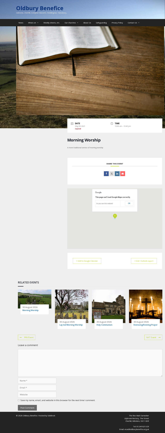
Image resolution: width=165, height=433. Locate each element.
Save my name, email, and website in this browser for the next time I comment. (58, 400)
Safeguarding (101, 22)
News (20, 22)
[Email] (122, 173)
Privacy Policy (117, 22)
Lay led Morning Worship (71, 325)
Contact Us (132, 22)
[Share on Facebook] (106, 173)
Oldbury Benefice (39, 8)
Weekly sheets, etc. (51, 22)
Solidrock (51, 415)
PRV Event (28, 337)
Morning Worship (30, 310)
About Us (87, 22)
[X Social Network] (111, 173)
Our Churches (70, 22)
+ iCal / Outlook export (144, 261)
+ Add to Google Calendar (87, 261)
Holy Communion (104, 325)
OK (129, 203)
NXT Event (151, 337)
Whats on (32, 22)
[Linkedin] (117, 173)
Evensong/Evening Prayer (146, 325)
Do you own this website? (104, 203)
